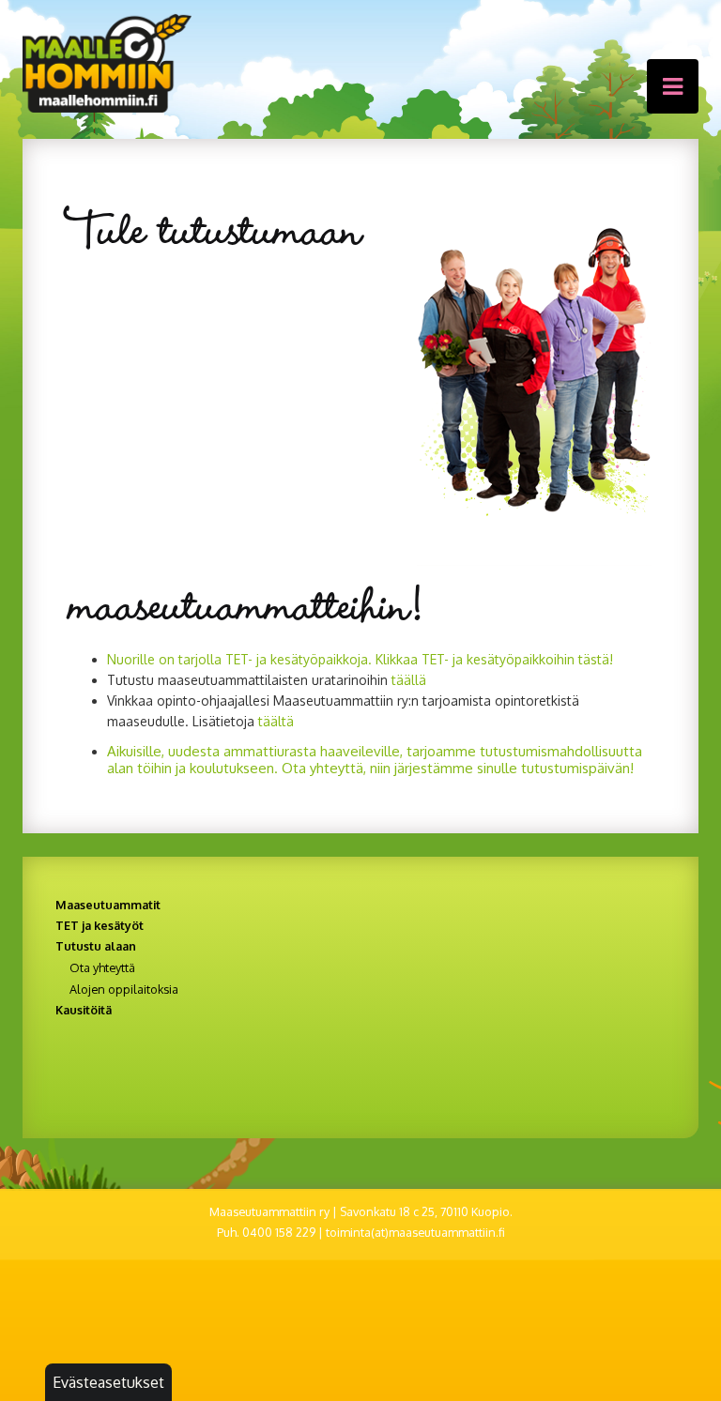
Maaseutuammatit (108, 904)
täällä (408, 680)
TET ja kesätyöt (99, 925)
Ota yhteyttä (102, 967)
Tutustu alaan (95, 945)
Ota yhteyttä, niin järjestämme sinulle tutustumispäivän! (458, 768)
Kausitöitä (83, 1009)
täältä (276, 721)
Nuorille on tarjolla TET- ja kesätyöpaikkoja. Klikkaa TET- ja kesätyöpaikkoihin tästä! (360, 659)
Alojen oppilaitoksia (123, 989)
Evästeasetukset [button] (108, 1382)
